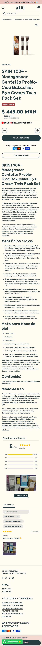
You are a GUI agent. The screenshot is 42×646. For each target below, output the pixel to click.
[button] (38, 8)
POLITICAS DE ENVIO (10, 611)
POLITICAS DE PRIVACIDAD (12, 608)
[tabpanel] (21, 533)
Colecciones (18, 19)
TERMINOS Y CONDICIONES (12, 606)
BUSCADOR (6, 592)
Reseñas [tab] (9, 504)
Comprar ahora (21, 155)
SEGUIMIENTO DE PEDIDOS (12, 603)
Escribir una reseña (21, 496)
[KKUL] (20, 8)
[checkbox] (13, 526)
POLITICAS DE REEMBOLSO (12, 614)
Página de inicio (7, 19)
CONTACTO (6, 589)
